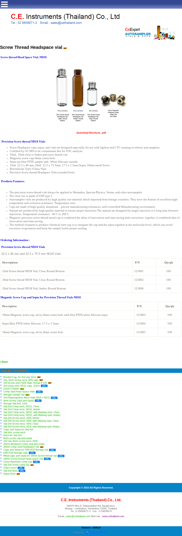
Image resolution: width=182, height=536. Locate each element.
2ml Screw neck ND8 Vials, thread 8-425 (25, 383)
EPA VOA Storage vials (15, 452)
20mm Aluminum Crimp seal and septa (23, 444)
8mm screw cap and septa (17, 438)
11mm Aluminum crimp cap (18, 461)
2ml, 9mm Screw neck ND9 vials (20, 380)
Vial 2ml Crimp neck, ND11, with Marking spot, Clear (31, 412)
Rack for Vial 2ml (12, 435)
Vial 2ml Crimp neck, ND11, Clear (21, 406)
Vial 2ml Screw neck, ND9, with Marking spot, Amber (31, 426)
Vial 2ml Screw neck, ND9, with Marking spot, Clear (31, 420)
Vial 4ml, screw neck (14, 432)
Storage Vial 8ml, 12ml (15, 403)
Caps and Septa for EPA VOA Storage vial (25, 449)
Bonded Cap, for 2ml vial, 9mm (19, 377)
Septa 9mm (9, 473)
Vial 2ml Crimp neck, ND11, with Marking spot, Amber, (32, 415)
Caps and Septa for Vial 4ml (18, 429)
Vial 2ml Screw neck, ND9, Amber (21, 418)
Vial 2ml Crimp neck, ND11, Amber (21, 409)
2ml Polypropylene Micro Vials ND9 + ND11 (26, 397)
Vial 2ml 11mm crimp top (16, 464)
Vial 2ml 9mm (10, 470)
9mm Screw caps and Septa (18, 400)
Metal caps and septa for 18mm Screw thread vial (30, 455)
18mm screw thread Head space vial (23, 458)
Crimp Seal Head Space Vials (19, 391)
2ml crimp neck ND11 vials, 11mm (21, 385)
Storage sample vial (13, 394)
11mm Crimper (11, 388)
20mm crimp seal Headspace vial (21, 446)
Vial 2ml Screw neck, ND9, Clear (20, 423)
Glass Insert (10, 467)
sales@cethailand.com (78, 516)
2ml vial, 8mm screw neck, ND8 (20, 441)
